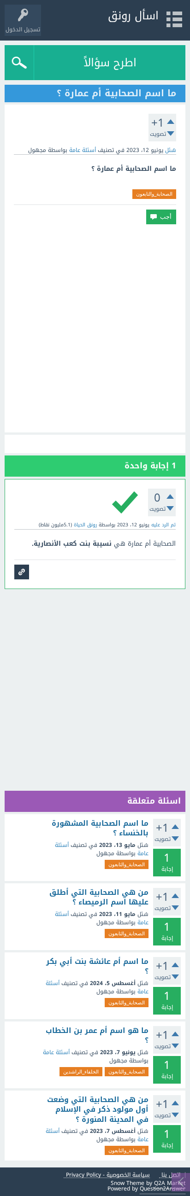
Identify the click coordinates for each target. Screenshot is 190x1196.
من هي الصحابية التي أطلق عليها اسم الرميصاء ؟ (98, 897)
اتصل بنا (170, 1175)
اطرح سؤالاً (110, 62)
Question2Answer (162, 1189)
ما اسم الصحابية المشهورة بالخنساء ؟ (100, 828)
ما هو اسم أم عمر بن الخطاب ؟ (97, 1035)
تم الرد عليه (163, 524)
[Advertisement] (95, 328)
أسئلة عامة (82, 150)
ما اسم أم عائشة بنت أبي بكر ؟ (97, 966)
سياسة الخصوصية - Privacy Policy (108, 1175)
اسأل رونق (133, 15)
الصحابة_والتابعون (154, 194)
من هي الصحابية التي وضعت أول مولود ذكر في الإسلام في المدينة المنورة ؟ (97, 1109)
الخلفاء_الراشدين (81, 1071)
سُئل (170, 150)
